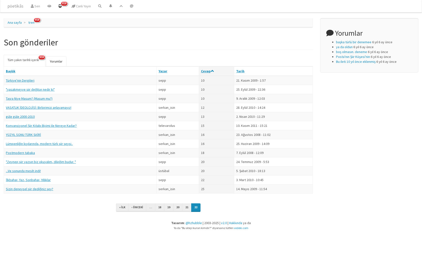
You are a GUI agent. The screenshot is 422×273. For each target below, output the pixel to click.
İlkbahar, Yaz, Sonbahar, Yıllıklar (28, 180)
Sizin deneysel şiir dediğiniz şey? (29, 189)
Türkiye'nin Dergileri (20, 80)
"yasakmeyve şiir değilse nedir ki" (30, 89)
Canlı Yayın (83, 6)
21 (186, 207)
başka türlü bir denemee (353, 42)
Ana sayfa (15, 22)
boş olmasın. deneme (351, 52)
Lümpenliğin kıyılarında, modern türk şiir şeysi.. (39, 144)
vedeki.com (241, 228)
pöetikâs (15, 6)
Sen (37, 6)
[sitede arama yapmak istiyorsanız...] (100, 6)
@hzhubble (194, 223)
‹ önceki (137, 207)
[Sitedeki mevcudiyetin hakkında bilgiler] (131, 6)
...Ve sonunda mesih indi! (23, 171)
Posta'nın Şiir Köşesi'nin (353, 57)
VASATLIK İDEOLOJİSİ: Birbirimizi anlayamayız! (38, 107)
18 (159, 207)
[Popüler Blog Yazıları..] (121, 6)
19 (168, 207)
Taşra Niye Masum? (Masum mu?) (29, 98)
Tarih (240, 71)
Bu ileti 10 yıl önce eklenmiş (356, 61)
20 (177, 207)
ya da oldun (344, 47)
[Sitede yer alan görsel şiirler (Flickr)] (49, 6)
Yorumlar (56, 61)
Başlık (10, 71)
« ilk (122, 207)
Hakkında (235, 223)
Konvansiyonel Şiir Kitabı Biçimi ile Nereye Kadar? (41, 125)
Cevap (206, 71)
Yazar (162, 71)
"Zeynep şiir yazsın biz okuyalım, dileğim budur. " (41, 162)
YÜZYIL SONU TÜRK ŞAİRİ (23, 134)
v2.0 (224, 223)
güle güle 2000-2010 (20, 116)
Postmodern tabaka (20, 153)
